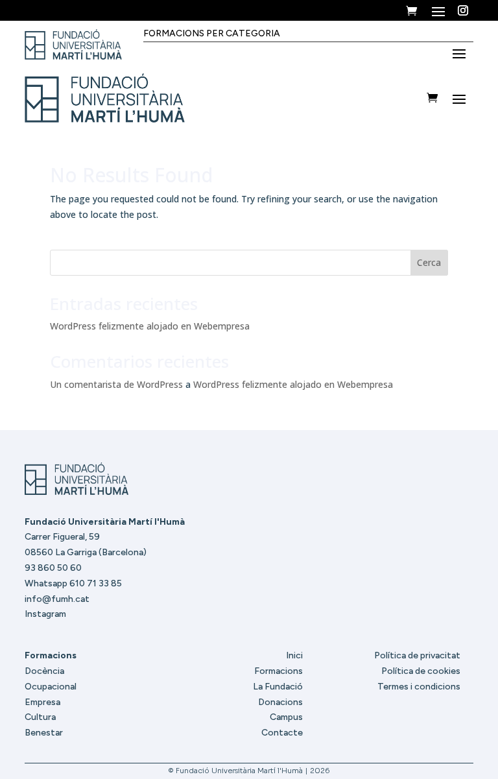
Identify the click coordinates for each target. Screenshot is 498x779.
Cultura (40, 717)
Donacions (280, 702)
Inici (294, 655)
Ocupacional (51, 686)
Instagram (45, 613)
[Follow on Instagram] (463, 10)
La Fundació (278, 686)
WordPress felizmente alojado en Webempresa (150, 326)
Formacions (278, 671)
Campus (286, 717)
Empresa (42, 702)
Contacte (282, 732)
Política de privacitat (417, 655)
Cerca (429, 262)
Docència (44, 671)
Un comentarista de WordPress (116, 384)
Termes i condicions (418, 686)
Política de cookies (420, 671)
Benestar (44, 732)
